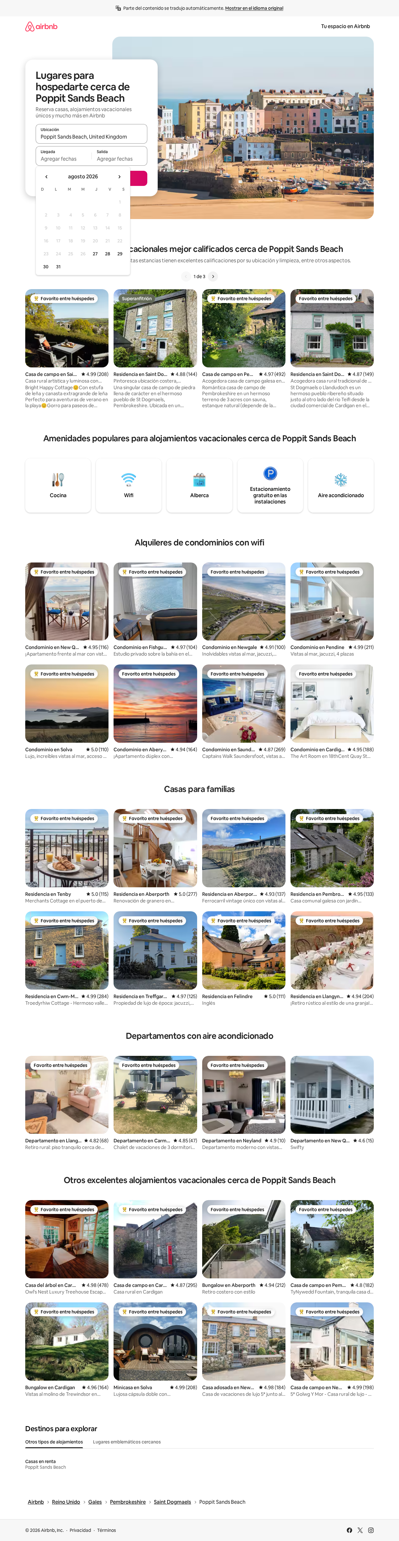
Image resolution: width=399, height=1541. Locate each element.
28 (107, 254)
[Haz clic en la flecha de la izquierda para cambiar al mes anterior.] (47, 177)
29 (119, 254)
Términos (106, 1530)
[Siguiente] (213, 276)
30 (46, 267)
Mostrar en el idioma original (254, 8)
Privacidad (80, 1530)
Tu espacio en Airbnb (345, 26)
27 (95, 254)
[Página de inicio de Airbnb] (41, 26)
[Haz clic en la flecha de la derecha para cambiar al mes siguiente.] (119, 177)
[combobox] (91, 136)
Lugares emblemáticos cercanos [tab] (127, 1442)
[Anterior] (186, 276)
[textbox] (63, 159)
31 (58, 267)
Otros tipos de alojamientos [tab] (54, 1442)
